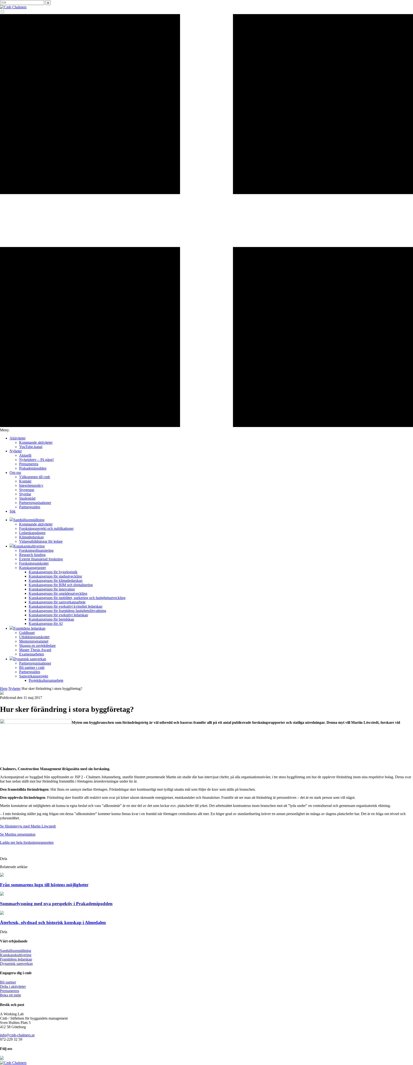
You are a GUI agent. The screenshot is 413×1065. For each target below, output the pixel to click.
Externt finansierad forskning (41, 559)
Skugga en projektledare (37, 645)
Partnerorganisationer (35, 503)
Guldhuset (27, 633)
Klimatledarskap (31, 537)
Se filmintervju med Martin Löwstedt (28, 826)
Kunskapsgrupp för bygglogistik (53, 572)
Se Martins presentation (17, 834)
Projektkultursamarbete (46, 680)
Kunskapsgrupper (32, 568)
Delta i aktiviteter (13, 986)
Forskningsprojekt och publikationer (46, 528)
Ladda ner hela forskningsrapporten (27, 842)
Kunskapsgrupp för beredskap (51, 619)
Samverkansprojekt (33, 676)
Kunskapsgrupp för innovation (52, 589)
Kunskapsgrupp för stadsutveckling (55, 576)
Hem (3, 689)
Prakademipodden (32, 468)
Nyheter (16, 451)
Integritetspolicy (31, 485)
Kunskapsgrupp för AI (46, 624)
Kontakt (25, 481)
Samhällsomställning (15, 951)
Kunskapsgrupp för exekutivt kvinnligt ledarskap (65, 606)
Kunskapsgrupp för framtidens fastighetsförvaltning (67, 611)
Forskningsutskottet (34, 563)
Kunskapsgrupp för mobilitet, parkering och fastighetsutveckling (77, 598)
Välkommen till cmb (34, 477)
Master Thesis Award (35, 650)
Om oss (15, 472)
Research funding (32, 555)
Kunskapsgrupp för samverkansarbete (57, 602)
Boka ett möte (10, 995)
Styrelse (25, 494)
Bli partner (8, 982)
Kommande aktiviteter (36, 442)
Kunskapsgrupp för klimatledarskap (55, 580)
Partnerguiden (29, 507)
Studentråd (27, 498)
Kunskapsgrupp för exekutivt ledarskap (58, 615)
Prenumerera (28, 464)
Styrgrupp (26, 490)
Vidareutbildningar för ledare (41, 541)
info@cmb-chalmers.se (17, 1035)
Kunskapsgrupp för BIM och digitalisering (61, 585)
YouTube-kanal (30, 447)
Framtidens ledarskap (16, 959)
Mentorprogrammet (33, 641)
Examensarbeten (31, 654)
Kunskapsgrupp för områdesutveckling (58, 593)
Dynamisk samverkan (16, 964)
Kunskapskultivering (15, 955)
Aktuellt (25, 455)
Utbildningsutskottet (34, 637)
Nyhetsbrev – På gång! (36, 460)
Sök (13, 511)
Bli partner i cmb (31, 667)
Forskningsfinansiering (36, 550)
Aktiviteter (18, 438)
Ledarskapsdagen (32, 533)
